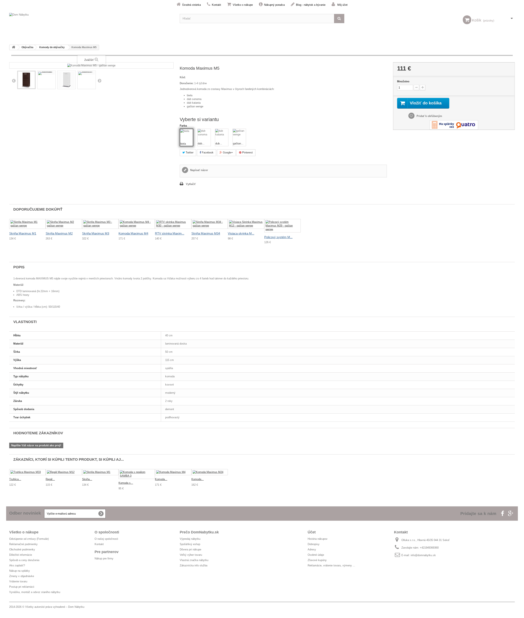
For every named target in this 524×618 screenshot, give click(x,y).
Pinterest (247, 152)
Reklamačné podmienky (23, 544)
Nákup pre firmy (104, 558)
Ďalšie (99, 80)
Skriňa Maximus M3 (95, 233)
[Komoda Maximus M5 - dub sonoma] (46, 73)
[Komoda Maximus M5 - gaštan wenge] (26, 80)
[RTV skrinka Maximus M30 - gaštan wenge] (173, 224)
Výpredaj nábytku (190, 538)
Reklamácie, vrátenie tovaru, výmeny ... (331, 565)
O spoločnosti (107, 532)
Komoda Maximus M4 (133, 233)
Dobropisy (314, 544)
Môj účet (342, 4)
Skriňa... (87, 479)
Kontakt (216, 4)
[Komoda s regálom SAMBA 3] (137, 474)
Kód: (183, 77)
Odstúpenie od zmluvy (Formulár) (29, 538)
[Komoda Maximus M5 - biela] (67, 80)
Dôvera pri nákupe (190, 549)
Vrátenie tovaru (18, 581)
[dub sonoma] (204, 135)
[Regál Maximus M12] (64, 472)
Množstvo (403, 81)
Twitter (189, 152)
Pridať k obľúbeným (429, 116)
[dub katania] (221, 135)
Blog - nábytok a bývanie (310, 4)
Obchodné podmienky (22, 549)
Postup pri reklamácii (21, 586)
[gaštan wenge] (239, 135)
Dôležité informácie (20, 554)
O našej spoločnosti (106, 538)
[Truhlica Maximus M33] (27, 472)
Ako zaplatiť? (17, 565)
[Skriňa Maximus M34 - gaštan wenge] (209, 224)
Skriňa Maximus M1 (22, 233)
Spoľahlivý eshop (190, 544)
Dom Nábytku (76, 606)
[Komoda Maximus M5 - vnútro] (87, 73)
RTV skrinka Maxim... (169, 233)
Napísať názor (198, 170)
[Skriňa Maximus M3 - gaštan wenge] (100, 224)
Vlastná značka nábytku (194, 560)
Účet (312, 532)
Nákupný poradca (274, 4)
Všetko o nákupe (243, 4)
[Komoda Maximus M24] (209, 472)
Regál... (50, 479)
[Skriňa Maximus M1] (100, 472)
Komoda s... (126, 482)
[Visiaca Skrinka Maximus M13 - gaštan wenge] (246, 224)
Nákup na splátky (19, 570)
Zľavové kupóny (317, 560)
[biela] (186, 135)
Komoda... (161, 479)
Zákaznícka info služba (193, 565)
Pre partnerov (107, 552)
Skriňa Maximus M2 (59, 233)
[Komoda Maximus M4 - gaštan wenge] (137, 224)
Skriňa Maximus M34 (205, 233)
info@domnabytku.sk (423, 555)
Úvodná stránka (191, 4)
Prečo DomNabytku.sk (199, 532)
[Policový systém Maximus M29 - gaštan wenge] (282, 225)
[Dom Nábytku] (91, 18)
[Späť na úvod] (13, 47)
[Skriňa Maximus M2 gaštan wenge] (64, 224)
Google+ (227, 152)
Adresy (312, 549)
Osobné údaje (316, 554)
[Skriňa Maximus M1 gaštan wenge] (27, 224)
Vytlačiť (191, 184)
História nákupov (318, 538)
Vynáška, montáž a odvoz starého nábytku (34, 592)
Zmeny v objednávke (21, 576)
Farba (184, 125)
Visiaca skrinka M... (241, 233)
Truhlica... (15, 479)
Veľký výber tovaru (191, 554)
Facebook (207, 152)
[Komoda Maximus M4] (173, 472)
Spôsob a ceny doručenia (24, 560)
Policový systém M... (278, 237)
